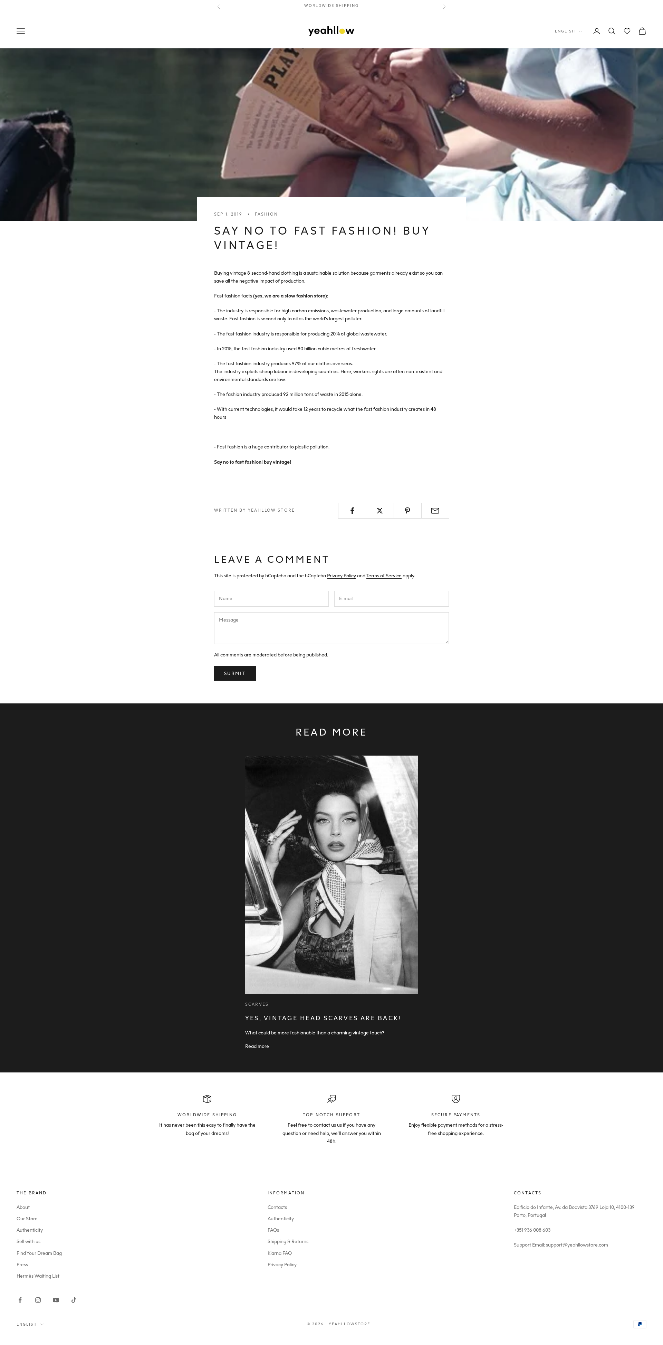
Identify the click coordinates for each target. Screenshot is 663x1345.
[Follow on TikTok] (73, 1300)
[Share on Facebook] (352, 510)
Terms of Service (384, 576)
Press (22, 1265)
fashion (266, 214)
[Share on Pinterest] (407, 510)
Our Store (27, 1219)
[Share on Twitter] (379, 510)
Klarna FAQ (280, 1253)
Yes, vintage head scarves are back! (323, 1018)
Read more (257, 1046)
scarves (257, 1004)
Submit (235, 673)
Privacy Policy (341, 576)
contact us (325, 1125)
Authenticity (30, 1230)
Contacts (277, 1207)
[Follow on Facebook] (20, 1300)
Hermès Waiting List (38, 1276)
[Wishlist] (627, 31)
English (565, 31)
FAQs (273, 1230)
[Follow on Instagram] (38, 1300)
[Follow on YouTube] (55, 1300)
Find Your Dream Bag (39, 1253)
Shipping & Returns (288, 1241)
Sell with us (28, 1241)
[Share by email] (435, 510)
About (23, 1207)
